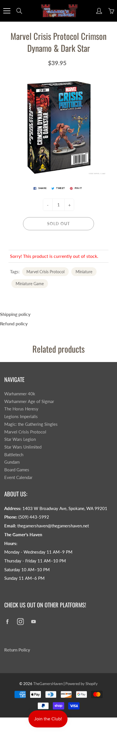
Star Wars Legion (20, 439)
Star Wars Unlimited (22, 447)
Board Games (16, 469)
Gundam (12, 462)
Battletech (13, 454)
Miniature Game (30, 283)
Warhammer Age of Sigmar (29, 401)
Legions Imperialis (21, 416)
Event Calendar (18, 477)
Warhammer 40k (19, 393)
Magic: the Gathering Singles (31, 424)
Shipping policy (15, 314)
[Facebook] (7, 621)
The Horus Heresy (21, 408)
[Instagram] (20, 621)
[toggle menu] (7, 11)
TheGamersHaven (48, 683)
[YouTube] (33, 621)
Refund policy (14, 323)
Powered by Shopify (81, 683)
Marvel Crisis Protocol (45, 271)
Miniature (84, 271)
